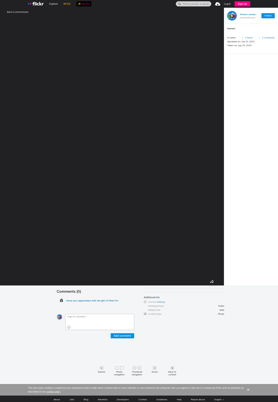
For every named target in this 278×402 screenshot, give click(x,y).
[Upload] (217, 3)
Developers (123, 399)
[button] (248, 390)
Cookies (142, 399)
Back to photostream (17, 12)
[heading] (36, 4)
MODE (67, 3)
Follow (268, 15)
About (57, 399)
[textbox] (197, 3)
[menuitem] (84, 4)
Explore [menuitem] (53, 3)
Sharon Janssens (248, 14)
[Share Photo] (212, 282)
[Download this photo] (219, 281)
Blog (86, 399)
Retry (101, 289)
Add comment (122, 335)
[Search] (179, 3)
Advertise (102, 399)
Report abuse (198, 399)
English (218, 399)
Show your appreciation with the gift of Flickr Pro (92, 300)
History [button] (161, 302)
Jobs (71, 399)
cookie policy (53, 391)
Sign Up (242, 3)
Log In (227, 3)
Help (179, 399)
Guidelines (161, 399)
